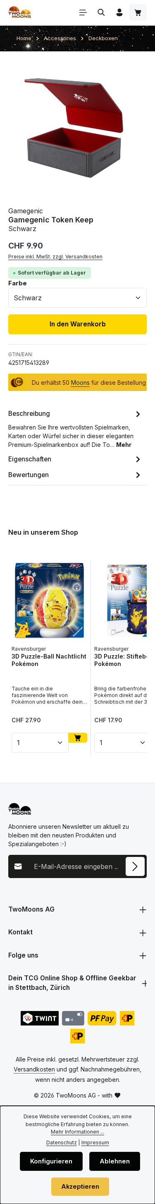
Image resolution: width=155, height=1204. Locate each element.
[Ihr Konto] (119, 12)
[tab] (75, 428)
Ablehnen (115, 1161)
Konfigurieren (51, 1161)
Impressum (95, 1142)
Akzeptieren (80, 1186)
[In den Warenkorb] (77, 738)
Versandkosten (34, 1069)
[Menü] (83, 12)
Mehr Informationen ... (77, 1132)
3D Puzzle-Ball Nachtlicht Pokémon (49, 660)
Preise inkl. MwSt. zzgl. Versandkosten (55, 256)
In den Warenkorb (78, 324)
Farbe (17, 283)
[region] (77, 129)
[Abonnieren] (135, 866)
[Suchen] (101, 12)
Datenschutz (61, 1142)
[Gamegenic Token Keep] (77, 129)
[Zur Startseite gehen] (19, 12)
